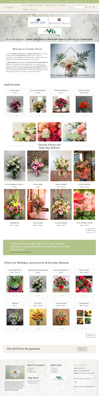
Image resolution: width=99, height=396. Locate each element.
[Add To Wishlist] (16, 116)
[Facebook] (75, 382)
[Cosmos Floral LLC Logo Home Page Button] (9, 7)
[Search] (83, 7)
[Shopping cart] (13, 116)
